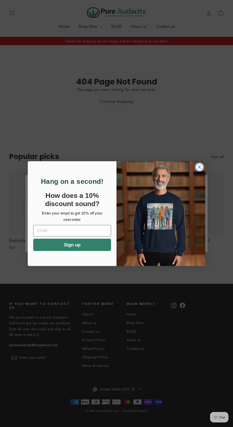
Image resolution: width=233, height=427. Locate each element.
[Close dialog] (199, 167)
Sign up (72, 244)
